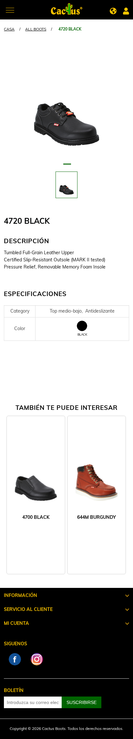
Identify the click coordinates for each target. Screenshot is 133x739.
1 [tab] (66, 166)
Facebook (15, 659)
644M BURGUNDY (96, 517)
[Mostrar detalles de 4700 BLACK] (35, 472)
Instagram (37, 659)
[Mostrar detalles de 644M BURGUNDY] (96, 472)
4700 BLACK (35, 517)
